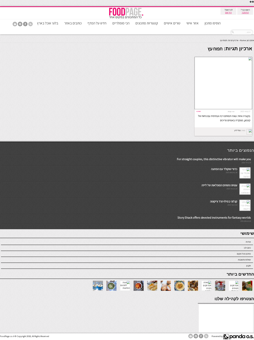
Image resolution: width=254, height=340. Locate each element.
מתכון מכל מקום (244, 253)
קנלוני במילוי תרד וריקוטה (223, 201)
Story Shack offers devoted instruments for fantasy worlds (214, 218)
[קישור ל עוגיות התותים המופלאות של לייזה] (244, 193)
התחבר (245, 12)
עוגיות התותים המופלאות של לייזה (219, 185)
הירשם (228, 12)
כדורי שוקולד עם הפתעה (224, 169)
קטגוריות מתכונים (146, 23)
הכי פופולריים (120, 23)
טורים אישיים (172, 23)
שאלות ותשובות (244, 259)
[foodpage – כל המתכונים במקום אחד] (126, 18)
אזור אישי (192, 23)
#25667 (198, 111)
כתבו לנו (247, 247)
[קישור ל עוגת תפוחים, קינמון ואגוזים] (223, 108)
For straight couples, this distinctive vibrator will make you (214, 159)
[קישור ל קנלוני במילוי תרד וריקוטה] (244, 209)
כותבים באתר (73, 23)
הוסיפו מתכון (213, 23)
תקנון (248, 265)
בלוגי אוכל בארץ (47, 23)
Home (243, 40)
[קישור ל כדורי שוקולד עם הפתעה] (244, 177)
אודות (248, 241)
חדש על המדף (97, 23)
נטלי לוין (237, 130)
